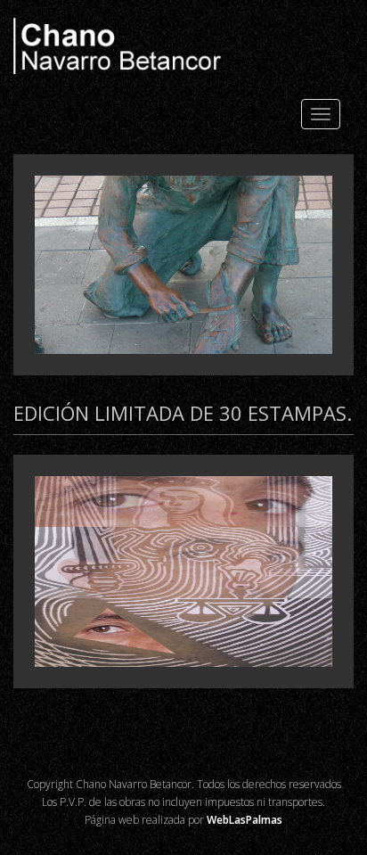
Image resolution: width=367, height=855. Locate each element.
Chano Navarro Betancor (183, 46)
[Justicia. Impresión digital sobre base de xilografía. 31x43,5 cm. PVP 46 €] (183, 578)
